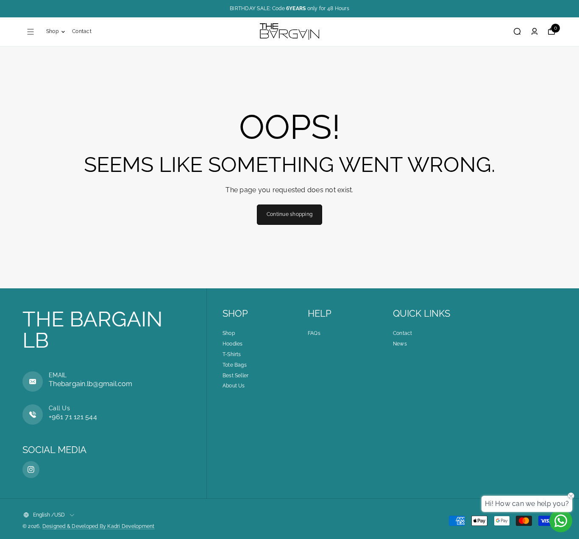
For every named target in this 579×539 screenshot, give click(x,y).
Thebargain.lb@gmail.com (91, 384)
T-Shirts (232, 354)
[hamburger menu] (30, 32)
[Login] (534, 31)
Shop (52, 31)
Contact (82, 31)
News (400, 344)
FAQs (314, 333)
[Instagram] (30, 469)
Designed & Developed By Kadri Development (98, 526)
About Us (234, 386)
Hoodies (233, 344)
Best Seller (236, 376)
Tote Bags (235, 365)
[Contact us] (560, 520)
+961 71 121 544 (73, 417)
